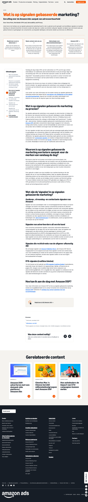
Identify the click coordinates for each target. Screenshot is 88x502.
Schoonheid (51, 423)
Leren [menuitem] (73, 418)
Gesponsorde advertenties (8, 440)
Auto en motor (52, 420)
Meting (35, 2)
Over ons (4, 482)
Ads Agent (27, 473)
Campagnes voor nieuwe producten (30, 470)
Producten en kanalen (25, 2)
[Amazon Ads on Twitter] (5, 485)
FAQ (73, 431)
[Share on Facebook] (86, 486)
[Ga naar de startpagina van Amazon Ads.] (15, 494)
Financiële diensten (53, 432)
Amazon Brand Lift (29, 442)
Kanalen (51, 457)
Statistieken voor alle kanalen (31, 449)
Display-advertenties (6, 447)
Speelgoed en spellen (53, 450)
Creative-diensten (29, 432)
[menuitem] (9, 446)
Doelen (15, 2)
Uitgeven (51, 445)
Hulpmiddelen (43, 2)
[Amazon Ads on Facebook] (14, 486)
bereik (49, 139)
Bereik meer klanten (6, 423)
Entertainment (52, 427)
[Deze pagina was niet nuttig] (65, 336)
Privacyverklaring (24, 482)
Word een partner (76, 443)
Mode (50, 430)
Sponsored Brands (6, 444)
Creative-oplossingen (31, 428)
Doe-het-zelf (52, 443)
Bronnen (74, 425)
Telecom (51, 447)
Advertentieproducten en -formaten (8, 437)
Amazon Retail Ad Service (31, 467)
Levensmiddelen (52, 435)
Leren (56, 2)
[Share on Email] (86, 495)
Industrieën (52, 418)
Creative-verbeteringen (30, 430)
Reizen (50, 452)
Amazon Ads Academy (77, 420)
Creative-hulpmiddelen (30, 435)
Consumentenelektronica (54, 425)
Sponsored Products (6, 442)
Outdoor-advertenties (7, 454)
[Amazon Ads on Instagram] (8, 486)
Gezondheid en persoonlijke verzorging (55, 437)
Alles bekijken (5, 456)
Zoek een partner (76, 440)
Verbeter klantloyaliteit (7, 431)
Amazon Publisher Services (31, 465)
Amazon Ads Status (64, 482)
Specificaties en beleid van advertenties (78, 428)
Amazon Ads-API (29, 463)
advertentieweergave (42, 217)
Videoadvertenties (6, 449)
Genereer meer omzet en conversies (7, 428)
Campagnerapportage (30, 446)
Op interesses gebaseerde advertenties (39, 482)
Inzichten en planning (31, 418)
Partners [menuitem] (74, 438)
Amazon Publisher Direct (48, 249)
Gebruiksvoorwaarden (13, 482)
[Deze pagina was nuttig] (69, 336)
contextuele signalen (41, 138)
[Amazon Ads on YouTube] (11, 486)
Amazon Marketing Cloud (30, 460)
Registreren (80, 2)
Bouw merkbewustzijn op (7, 420)
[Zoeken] (64, 2)
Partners (51, 2)
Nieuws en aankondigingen (78, 433)
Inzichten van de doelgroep (31, 420)
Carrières (73, 482)
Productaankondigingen (77, 423)
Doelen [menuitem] (4, 418)
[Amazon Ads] (5, 2)
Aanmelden (70, 2)
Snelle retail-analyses (30, 451)
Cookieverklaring (53, 482)
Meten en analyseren (31, 439)
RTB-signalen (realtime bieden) (55, 264)
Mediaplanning (28, 423)
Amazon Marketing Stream (31, 444)
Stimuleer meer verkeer (7, 425)
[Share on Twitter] (86, 489)
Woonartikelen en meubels (55, 440)
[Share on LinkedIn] (86, 492)
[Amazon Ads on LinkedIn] (3, 486)
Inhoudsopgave (11, 72)
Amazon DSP (29, 123)
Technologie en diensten (32, 456)
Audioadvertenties (6, 452)
